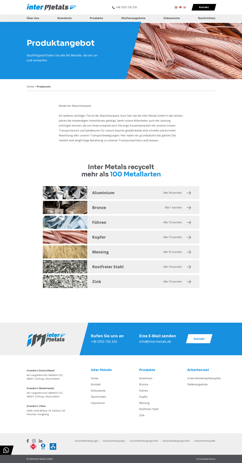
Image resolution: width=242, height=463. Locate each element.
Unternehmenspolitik (204, 440)
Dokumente (172, 18)
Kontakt (96, 384)
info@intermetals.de (155, 341)
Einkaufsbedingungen (114, 440)
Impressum (98, 403)
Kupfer (143, 397)
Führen (143, 390)
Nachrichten (206, 18)
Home (30, 86)
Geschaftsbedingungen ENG (144, 440)
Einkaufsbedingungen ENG (176, 440)
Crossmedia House (205, 458)
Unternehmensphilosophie (204, 378)
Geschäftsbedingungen (87, 440)
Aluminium (145, 378)
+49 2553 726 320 (104, 341)
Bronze (143, 384)
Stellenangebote (133, 18)
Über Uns (33, 18)
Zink (142, 415)
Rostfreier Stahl (149, 409)
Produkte (96, 18)
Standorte (64, 18)
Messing (144, 403)
